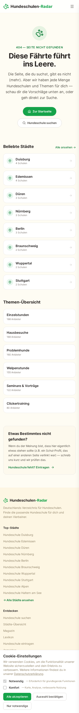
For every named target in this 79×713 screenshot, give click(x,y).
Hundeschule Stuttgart (18, 580)
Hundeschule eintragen (18, 643)
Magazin (9, 630)
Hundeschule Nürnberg (18, 554)
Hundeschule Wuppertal (19, 573)
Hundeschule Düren (16, 547)
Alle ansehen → (65, 147)
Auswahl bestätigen (49, 696)
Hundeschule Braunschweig (21, 567)
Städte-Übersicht (14, 624)
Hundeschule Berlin (16, 560)
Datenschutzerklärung (28, 674)
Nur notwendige (17, 706)
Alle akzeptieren (17, 696)
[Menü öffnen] (72, 6)
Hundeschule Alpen (16, 586)
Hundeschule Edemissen (19, 541)
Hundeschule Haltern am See (22, 593)
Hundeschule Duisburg (18, 534)
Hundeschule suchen (42, 123)
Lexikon (8, 637)
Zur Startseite (42, 111)
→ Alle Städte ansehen (18, 600)
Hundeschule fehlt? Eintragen (28, 467)
